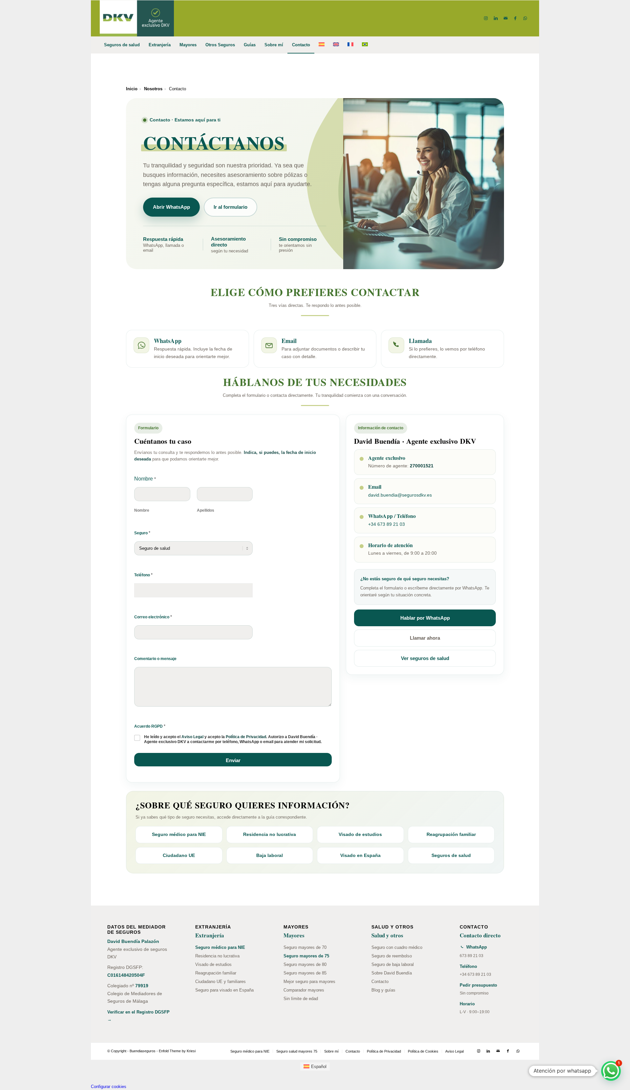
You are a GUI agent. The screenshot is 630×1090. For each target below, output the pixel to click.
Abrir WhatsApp (171, 207)
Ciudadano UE (179, 855)
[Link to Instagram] (486, 18)
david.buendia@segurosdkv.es (400, 495)
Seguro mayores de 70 (305, 947)
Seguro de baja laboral (392, 964)
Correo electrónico (153, 616)
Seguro (142, 532)
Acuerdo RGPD (149, 726)
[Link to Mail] (506, 18)
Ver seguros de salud (425, 658)
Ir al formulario (230, 207)
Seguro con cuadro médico (396, 947)
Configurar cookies (108, 1086)
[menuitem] (122, 45)
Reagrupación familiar (451, 834)
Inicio (131, 88)
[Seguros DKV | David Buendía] (137, 18)
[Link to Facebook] (515, 18)
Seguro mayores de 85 (305, 973)
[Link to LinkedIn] (496, 18)
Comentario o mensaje (155, 658)
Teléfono (143, 574)
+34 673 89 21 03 (386, 524)
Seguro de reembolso (391, 955)
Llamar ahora (425, 638)
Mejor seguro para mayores (309, 981)
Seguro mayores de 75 (306, 955)
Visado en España (360, 855)
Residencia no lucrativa (269, 834)
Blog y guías (383, 990)
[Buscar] (525, 45)
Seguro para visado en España (224, 990)
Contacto (379, 981)
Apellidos (205, 510)
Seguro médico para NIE (179, 834)
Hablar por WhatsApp (425, 618)
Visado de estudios (360, 834)
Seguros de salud (451, 855)
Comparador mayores (304, 990)
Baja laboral (269, 855)
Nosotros (153, 88)
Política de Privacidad (246, 737)
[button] (611, 1071)
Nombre (141, 510)
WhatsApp (476, 947)
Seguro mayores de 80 (305, 964)
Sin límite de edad (301, 998)
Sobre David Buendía (391, 973)
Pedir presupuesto (478, 985)
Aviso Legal (192, 737)
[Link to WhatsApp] (525, 18)
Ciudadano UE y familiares (220, 981)
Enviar (233, 760)
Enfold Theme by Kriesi (177, 1051)
